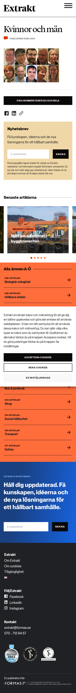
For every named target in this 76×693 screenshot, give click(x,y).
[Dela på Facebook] (6, 113)
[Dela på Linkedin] (14, 113)
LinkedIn (15, 603)
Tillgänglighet (14, 572)
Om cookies (12, 566)
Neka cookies (38, 367)
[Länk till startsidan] (20, 9)
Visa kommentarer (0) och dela (38, 100)
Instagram (16, 608)
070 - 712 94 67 (15, 633)
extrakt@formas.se (17, 628)
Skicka (60, 154)
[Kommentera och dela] (6, 38)
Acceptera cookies (38, 357)
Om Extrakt (12, 560)
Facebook (16, 597)
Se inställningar (38, 377)
